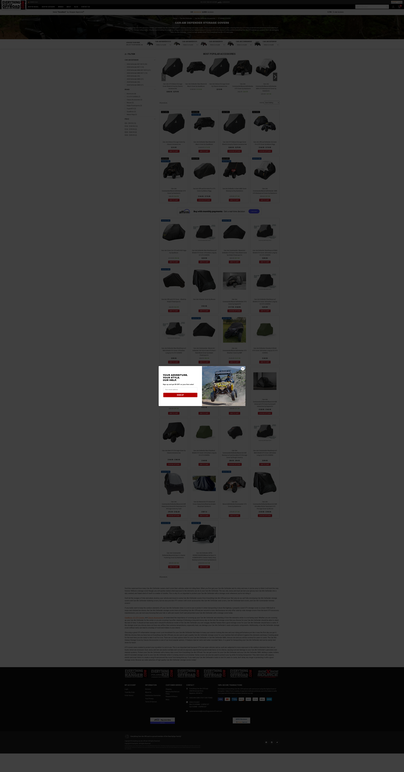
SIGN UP (180, 395)
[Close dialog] (243, 369)
